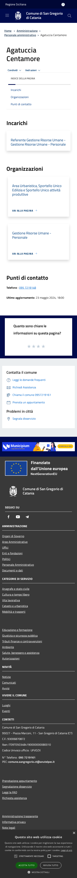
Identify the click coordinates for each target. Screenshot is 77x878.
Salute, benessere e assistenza (20, 653)
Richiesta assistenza (14, 798)
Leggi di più (66, 850)
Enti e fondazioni (12, 553)
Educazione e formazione (17, 630)
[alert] (38, 854)
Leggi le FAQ (9, 792)
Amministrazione (27, 31)
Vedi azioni (31, 70)
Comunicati (9, 682)
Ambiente (8, 647)
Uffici (5, 547)
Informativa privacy (14, 822)
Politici (6, 559)
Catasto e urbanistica (15, 606)
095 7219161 (27, 757)
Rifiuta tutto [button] (50, 865)
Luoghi (6, 705)
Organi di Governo (13, 536)
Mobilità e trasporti (13, 612)
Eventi (6, 711)
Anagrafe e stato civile (15, 589)
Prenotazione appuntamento (19, 781)
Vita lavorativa (11, 600)
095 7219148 (27, 287)
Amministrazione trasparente (20, 816)
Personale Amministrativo (18, 565)
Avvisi (5, 688)
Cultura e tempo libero (15, 594)
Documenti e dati (12, 570)
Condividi (13, 70)
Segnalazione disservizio (17, 786)
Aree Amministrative (15, 542)
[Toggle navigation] (7, 15)
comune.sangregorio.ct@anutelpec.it (31, 762)
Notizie (6, 677)
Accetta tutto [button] (27, 865)
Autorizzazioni (11, 658)
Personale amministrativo (20, 35)
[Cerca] (69, 16)
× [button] (74, 833)
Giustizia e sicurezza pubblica (20, 635)
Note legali (8, 827)
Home (7, 31)
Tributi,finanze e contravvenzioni (22, 641)
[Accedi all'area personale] (63, 4)
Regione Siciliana (15, 4)
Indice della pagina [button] (23, 78)
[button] (39, 872)
